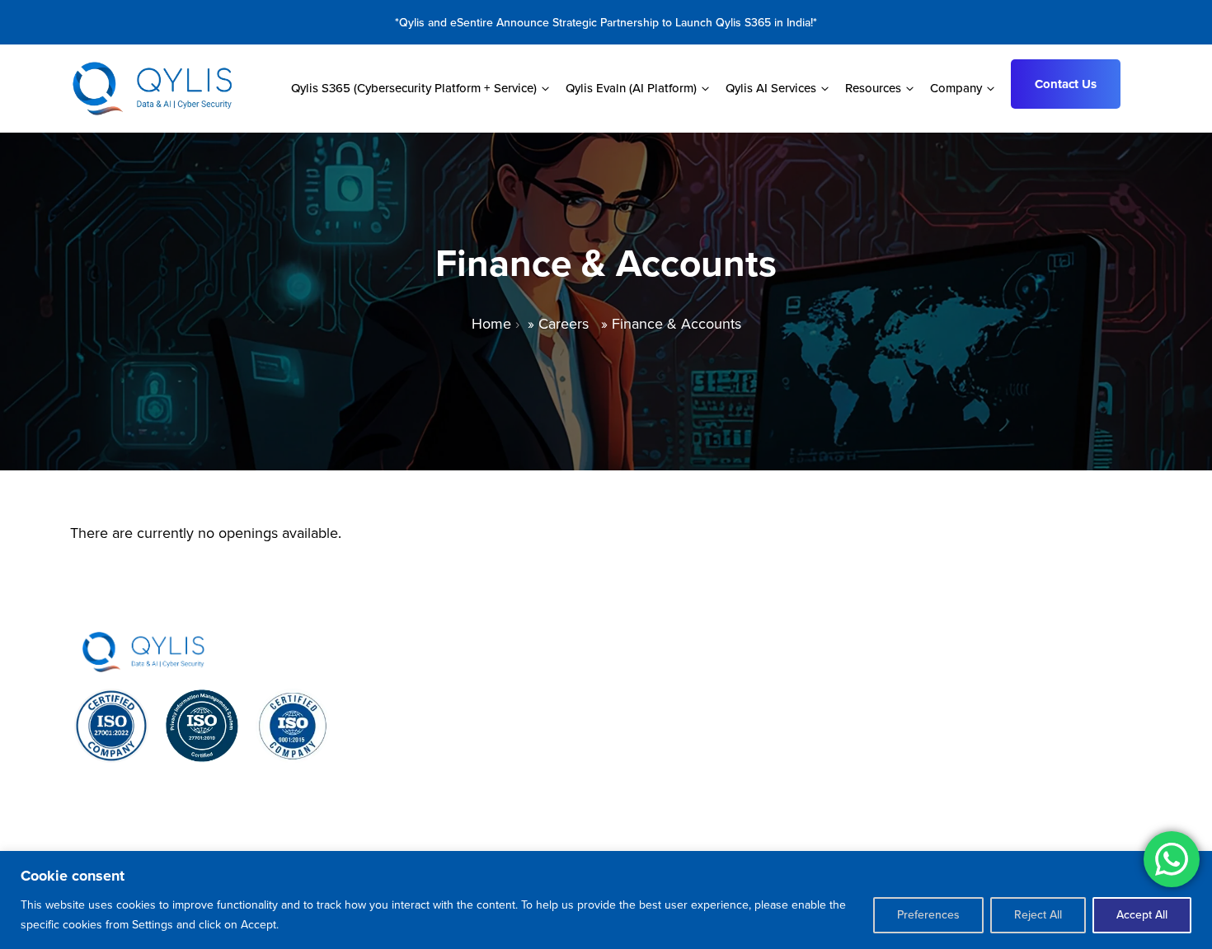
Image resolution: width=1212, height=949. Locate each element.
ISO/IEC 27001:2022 (111, 788)
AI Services (488, 739)
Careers (563, 324)
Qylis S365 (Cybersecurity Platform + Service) (593, 673)
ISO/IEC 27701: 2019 (202, 788)
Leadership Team (968, 739)
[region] (606, 900)
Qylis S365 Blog (965, 772)
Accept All (1141, 915)
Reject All (1038, 915)
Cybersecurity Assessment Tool (1011, 673)
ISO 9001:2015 (293, 782)
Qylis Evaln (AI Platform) (526, 706)
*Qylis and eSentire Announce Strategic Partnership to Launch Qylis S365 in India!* (606, 23)
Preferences (928, 915)
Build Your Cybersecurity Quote (1012, 805)
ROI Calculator (959, 706)
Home (491, 324)
